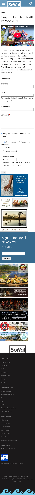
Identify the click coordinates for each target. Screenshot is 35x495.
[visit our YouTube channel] (12, 449)
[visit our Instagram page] (6, 449)
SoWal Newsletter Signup (9, 440)
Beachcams (4, 372)
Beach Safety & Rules (7, 394)
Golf (2, 401)
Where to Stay (5, 376)
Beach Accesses (6, 391)
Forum (3, 382)
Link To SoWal (5, 423)
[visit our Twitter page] (4, 449)
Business (4, 369)
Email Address (7, 247)
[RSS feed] (14, 449)
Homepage (5, 106)
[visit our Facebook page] (1, 449)
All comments (10, 142)
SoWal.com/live (7, 70)
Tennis (3, 404)
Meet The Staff (5, 430)
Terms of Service (6, 433)
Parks (2, 398)
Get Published (5, 427)
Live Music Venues (6, 411)
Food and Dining (6, 362)
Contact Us (4, 437)
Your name (5, 84)
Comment (5, 115)
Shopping (4, 365)
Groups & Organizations (8, 408)
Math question (9, 156)
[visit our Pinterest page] (9, 449)
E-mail (3, 92)
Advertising (4, 420)
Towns (3, 379)
